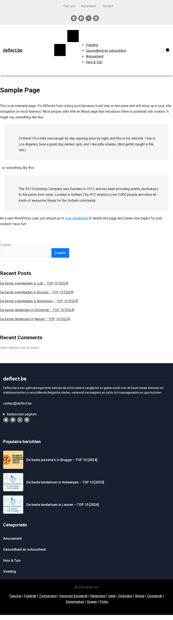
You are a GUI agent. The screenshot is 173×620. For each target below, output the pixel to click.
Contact (108, 6)
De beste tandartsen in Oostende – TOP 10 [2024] (37, 310)
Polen (104, 602)
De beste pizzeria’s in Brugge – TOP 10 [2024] (61, 460)
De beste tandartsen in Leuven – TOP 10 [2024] (62, 505)
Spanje (92, 602)
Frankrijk (30, 596)
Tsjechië (15, 596)
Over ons (69, 6)
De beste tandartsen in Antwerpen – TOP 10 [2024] (65, 482)
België (140, 596)
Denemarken (75, 602)
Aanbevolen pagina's (22, 414)
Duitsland (125, 596)
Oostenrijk (154, 596)
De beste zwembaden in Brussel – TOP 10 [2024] (36, 292)
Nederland (97, 596)
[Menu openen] (60, 50)
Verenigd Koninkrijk (73, 596)
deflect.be (12, 50)
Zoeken (5, 245)
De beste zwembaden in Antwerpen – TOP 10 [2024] (39, 301)
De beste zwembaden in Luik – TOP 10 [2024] (34, 283)
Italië (112, 596)
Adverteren (88, 6)
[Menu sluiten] (73, 36)
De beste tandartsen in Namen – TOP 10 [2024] (35, 319)
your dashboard (76, 218)
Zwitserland (48, 596)
